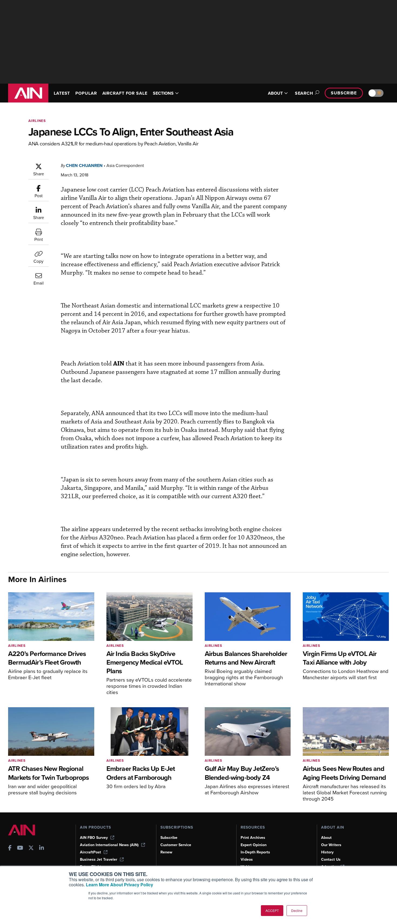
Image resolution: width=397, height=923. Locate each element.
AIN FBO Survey (94, 837)
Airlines (37, 120)
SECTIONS (163, 93)
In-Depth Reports (255, 852)
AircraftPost (90, 852)
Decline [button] (296, 910)
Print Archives (253, 837)
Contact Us (331, 859)
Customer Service (175, 845)
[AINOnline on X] (31, 848)
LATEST (62, 93)
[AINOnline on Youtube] (20, 848)
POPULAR (86, 93)
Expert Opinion (254, 845)
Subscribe (344, 93)
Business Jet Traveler (98, 859)
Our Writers (331, 845)
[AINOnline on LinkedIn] (41, 848)
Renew (166, 852)
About (326, 837)
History (327, 852)
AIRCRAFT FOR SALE (124, 93)
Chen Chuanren (84, 165)
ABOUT (275, 93)
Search (304, 93)
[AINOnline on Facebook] (10, 848)
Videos (247, 859)
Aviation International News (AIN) (109, 845)
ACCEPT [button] (272, 910)
